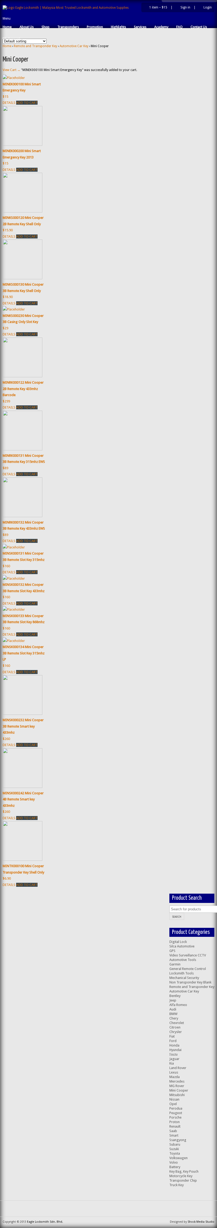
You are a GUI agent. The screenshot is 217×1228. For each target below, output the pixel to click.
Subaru (174, 1144)
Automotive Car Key (74, 46)
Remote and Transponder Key (35, 46)
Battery (174, 1167)
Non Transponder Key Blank (190, 982)
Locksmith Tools (181, 973)
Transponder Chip (183, 1180)
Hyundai (175, 1050)
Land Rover (177, 1068)
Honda (174, 1045)
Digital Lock (178, 942)
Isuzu (173, 1054)
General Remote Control (187, 969)
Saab (173, 1131)
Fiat (172, 1036)
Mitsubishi (177, 1095)
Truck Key (176, 1185)
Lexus (173, 1072)
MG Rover (176, 1086)
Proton (174, 1122)
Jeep (172, 1000)
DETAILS (9, 103)
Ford (173, 1041)
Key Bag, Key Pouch (183, 1171)
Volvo (173, 1162)
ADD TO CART (27, 103)
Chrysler (175, 1032)
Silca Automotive (182, 946)
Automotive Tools (182, 960)
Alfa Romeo (178, 1005)
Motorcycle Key (180, 1176)
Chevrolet (176, 1023)
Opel (173, 1104)
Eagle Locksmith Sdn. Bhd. (45, 1221)
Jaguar (174, 1059)
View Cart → (11, 70)
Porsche (175, 1117)
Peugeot (175, 1113)
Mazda (174, 1077)
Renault (174, 1126)
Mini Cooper (178, 1090)
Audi (172, 1009)
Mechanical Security (184, 978)
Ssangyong (177, 1140)
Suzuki (174, 1149)
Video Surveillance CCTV (187, 955)
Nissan (174, 1099)
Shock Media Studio (201, 1221)
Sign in (185, 7)
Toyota (174, 1153)
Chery (173, 1018)
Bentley (174, 996)
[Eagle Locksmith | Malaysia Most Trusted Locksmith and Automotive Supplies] (66, 8)
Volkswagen (178, 1158)
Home (7, 46)
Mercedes (176, 1081)
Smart (173, 1135)
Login (208, 7)
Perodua (175, 1108)
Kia (171, 1063)
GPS (172, 951)
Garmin (174, 964)
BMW (173, 1014)
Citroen (174, 1027)
